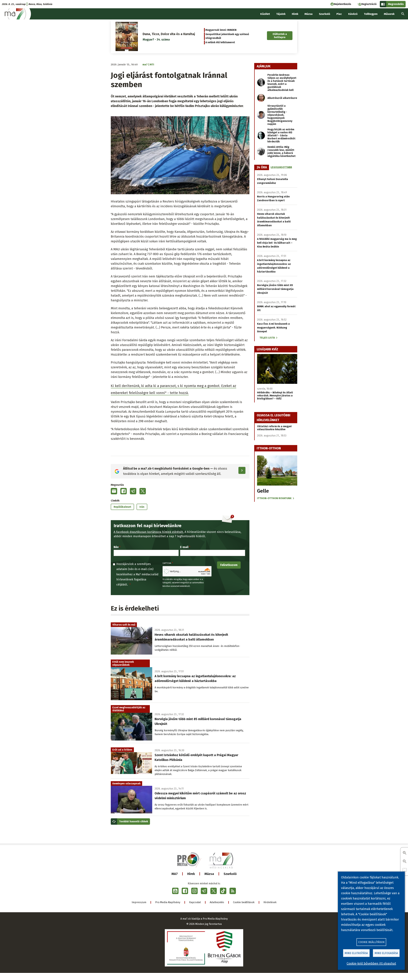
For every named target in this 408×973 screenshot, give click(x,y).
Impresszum (139, 902)
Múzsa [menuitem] (309, 14)
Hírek (191, 874)
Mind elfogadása (386, 953)
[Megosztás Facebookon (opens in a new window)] (123, 491)
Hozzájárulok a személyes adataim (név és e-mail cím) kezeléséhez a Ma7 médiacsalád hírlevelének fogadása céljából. (137, 574)
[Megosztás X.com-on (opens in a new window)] (142, 491)
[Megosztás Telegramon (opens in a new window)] (133, 491)
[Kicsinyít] (404, 861)
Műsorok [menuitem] (389, 14)
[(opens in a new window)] (175, 891)
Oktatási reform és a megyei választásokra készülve (274, 428)
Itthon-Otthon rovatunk (274, 498)
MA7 (174, 874)
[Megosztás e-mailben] (114, 491)
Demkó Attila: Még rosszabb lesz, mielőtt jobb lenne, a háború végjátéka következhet (281, 151)
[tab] (262, 167)
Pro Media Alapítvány (167, 902)
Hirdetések (270, 902)
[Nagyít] (404, 853)
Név (116, 547)
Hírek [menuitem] (295, 14)
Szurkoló (230, 874)
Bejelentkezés (342, 4)
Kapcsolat (195, 902)
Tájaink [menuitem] (280, 14)
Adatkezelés (217, 902)
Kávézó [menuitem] (352, 14)
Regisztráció (369, 4)
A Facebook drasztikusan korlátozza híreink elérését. (149, 532)
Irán (141, 506)
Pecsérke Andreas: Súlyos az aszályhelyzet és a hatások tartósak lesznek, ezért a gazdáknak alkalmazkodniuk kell (281, 82)
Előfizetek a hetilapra (280, 36)
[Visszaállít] (404, 870)
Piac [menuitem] (339, 14)
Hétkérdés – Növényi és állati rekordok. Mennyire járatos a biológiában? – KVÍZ (275, 395)
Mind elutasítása (356, 953)
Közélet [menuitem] (265, 14)
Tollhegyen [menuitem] (371, 14)
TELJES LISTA (267, 337)
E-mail (184, 547)
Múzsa (209, 874)
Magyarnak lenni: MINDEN (221, 29)
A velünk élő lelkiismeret (220, 42)
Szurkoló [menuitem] (324, 14)
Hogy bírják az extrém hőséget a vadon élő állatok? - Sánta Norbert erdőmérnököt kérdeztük (281, 135)
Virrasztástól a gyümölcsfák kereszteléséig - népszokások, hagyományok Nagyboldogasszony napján (279, 114)
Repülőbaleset (122, 506)
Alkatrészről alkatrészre (282, 98)
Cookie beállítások (244, 902)
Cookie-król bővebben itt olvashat (371, 963)
